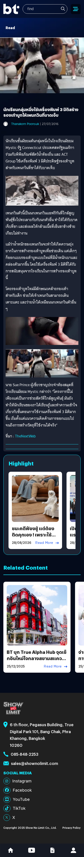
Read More (44, 543)
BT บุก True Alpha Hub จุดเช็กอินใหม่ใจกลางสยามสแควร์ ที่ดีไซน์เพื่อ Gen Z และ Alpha (37, 658)
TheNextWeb (25, 436)
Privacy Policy (71, 827)
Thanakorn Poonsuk (25, 124)
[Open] (76, 9)
